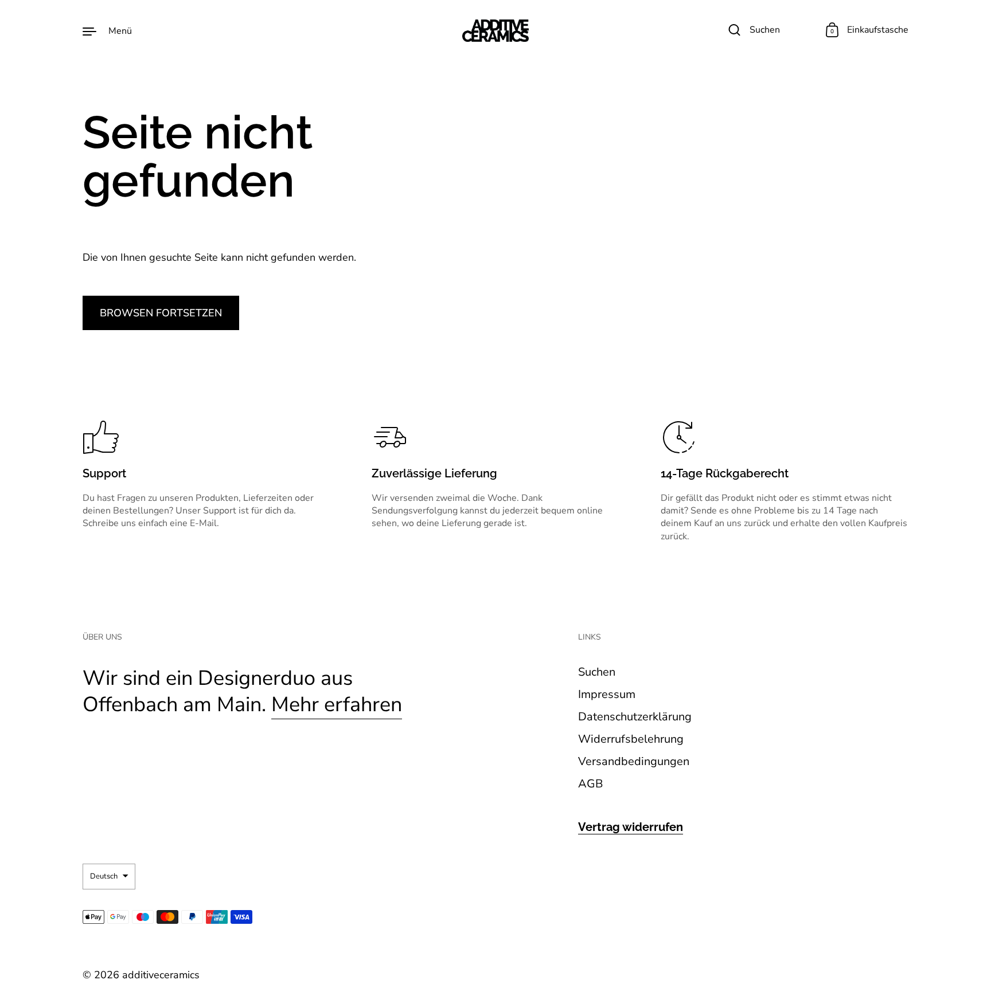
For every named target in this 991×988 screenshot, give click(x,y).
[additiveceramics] (495, 30)
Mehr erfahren (336, 705)
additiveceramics (161, 975)
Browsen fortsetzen (161, 313)
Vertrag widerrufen (630, 827)
